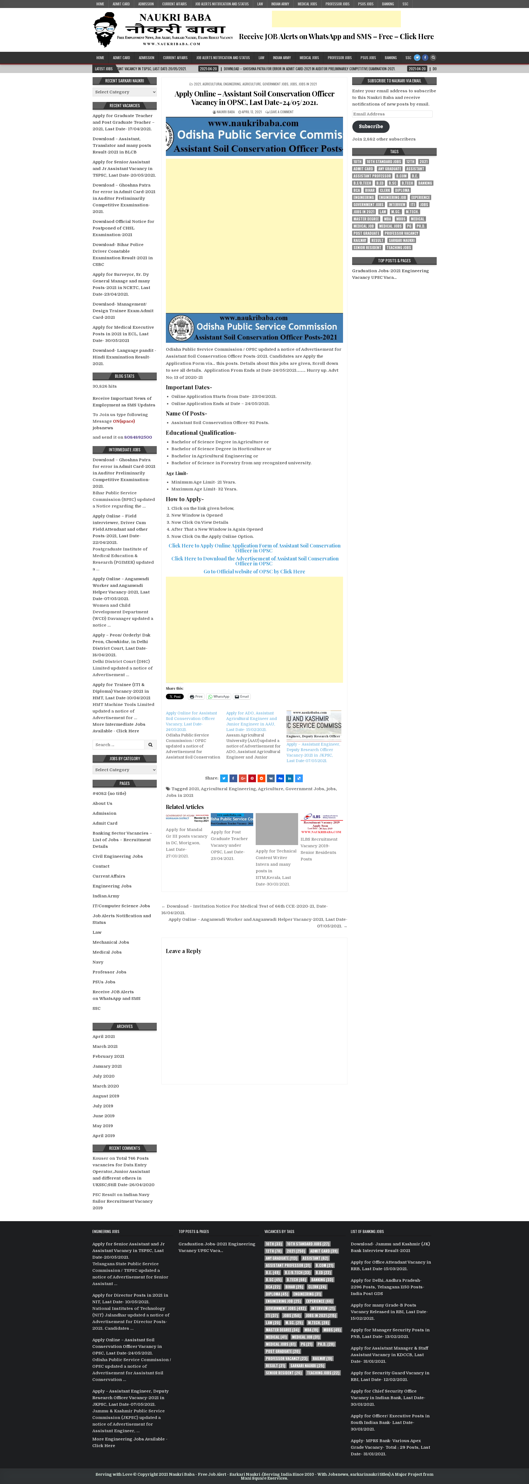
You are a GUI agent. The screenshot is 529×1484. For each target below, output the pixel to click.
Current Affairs (174, 4)
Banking (388, 4)
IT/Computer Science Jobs (121, 905)
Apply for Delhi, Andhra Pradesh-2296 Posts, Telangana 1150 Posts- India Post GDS (387, 1287)
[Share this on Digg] (280, 778)
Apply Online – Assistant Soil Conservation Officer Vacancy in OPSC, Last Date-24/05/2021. (254, 98)
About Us (102, 803)
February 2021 (108, 1056)
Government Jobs (275, 84)
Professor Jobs (338, 4)
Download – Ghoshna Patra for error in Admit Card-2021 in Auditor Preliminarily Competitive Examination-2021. (124, 198)
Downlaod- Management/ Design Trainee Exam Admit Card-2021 (123, 311)
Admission (146, 4)
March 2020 (106, 1086)
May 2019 (103, 1125)
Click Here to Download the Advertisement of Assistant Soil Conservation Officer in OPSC (254, 561)
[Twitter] (417, 57)
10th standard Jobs (384, 161)
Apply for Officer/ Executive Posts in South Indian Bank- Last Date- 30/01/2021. (390, 1422)
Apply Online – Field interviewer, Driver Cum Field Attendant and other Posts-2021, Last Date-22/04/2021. (120, 529)
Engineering (363, 197)
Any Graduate (389, 168)
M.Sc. (396, 211)
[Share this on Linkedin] (289, 778)
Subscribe (371, 126)
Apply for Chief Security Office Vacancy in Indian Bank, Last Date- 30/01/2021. (388, 1398)
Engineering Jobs (112, 886)
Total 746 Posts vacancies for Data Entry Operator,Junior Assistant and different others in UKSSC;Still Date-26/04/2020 (124, 1171)
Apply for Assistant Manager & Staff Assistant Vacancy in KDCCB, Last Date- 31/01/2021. (389, 1355)
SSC (405, 4)
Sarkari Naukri (402, 240)
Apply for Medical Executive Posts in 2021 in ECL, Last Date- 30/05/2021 (123, 334)
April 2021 (104, 1036)
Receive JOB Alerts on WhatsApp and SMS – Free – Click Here (336, 36)
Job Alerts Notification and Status (222, 4)
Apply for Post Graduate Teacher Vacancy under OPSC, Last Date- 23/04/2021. (229, 845)
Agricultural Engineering (222, 84)
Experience (420, 197)
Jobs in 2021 (308, 84)
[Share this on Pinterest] (252, 778)
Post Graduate (366, 233)
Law (260, 4)
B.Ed (380, 183)
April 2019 (104, 1135)
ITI (413, 204)
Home (100, 4)
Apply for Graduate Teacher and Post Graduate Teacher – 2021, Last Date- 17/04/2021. (124, 122)
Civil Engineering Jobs (118, 856)
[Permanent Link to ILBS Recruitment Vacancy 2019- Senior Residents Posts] (322, 823)
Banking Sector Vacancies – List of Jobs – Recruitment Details (122, 840)
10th (357, 161)
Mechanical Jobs (111, 942)
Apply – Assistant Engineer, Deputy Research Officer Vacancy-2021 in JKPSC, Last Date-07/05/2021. (130, 1398)
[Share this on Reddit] (261, 778)
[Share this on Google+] (243, 778)
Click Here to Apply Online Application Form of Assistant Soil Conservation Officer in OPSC (255, 548)
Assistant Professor (372, 176)
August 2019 (106, 1096)
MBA (387, 219)
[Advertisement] (336, 19)
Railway (359, 240)
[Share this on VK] (271, 778)
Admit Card (121, 4)
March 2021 (105, 1046)
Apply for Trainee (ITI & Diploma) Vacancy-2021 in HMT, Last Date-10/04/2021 (121, 691)
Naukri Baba (226, 111)
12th (410, 161)
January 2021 (107, 1066)
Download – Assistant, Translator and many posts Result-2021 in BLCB (122, 145)
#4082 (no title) (109, 793)
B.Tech (407, 183)
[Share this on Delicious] (299, 778)
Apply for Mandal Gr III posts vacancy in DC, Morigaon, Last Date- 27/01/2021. (186, 843)
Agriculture (251, 84)
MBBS (401, 219)
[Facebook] (425, 57)
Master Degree (366, 219)
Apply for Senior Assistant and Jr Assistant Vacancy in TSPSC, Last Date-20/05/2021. (124, 169)
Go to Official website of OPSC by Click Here (254, 571)
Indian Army (280, 4)
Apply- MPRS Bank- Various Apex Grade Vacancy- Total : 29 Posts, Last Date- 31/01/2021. (390, 1447)
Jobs (293, 84)
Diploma (402, 190)
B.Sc (392, 183)
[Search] (433, 57)
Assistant (415, 168)
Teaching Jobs (399, 247)
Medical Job (363, 226)
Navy (98, 962)
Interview (397, 204)
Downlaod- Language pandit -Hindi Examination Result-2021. (124, 357)
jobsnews (103, 427)
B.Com (401, 176)
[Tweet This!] (224, 778)
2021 (197, 84)
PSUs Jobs (366, 4)
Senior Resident (367, 247)
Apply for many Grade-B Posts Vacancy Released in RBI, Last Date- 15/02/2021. (389, 1312)
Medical (418, 219)
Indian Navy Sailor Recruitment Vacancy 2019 (123, 1201)
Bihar (370, 190)
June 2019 (104, 1115)
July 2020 (104, 1076)
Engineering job (392, 197)
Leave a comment (281, 111)
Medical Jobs (307, 4)
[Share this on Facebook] (233, 778)
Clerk (385, 190)
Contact (101, 866)
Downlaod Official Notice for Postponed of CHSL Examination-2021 (123, 228)
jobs (331, 788)
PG (409, 226)
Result (377, 240)
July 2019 (103, 1105)
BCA (356, 190)
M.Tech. (412, 211)
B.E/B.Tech (362, 183)
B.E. (415, 176)
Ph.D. (421, 226)
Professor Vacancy (401, 233)
